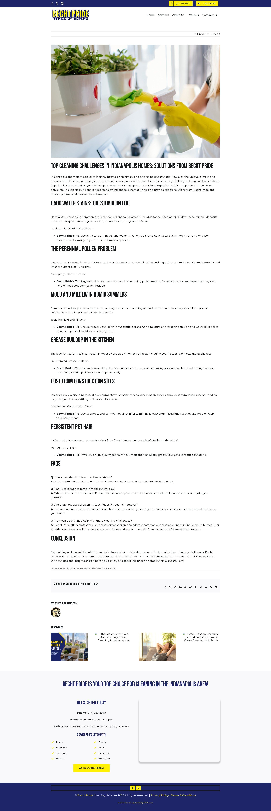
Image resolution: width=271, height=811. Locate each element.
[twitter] (138, 788)
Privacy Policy (160, 795)
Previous (202, 34)
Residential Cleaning (90, 568)
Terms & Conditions (183, 795)
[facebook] (132, 788)
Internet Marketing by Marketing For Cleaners (135, 803)
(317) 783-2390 (96, 712)
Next (214, 34)
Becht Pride (201, 189)
